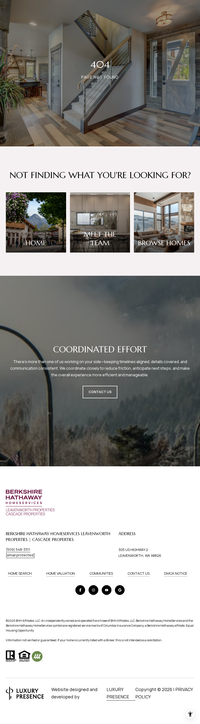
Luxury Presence (118, 693)
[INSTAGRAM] (93, 590)
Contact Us (139, 573)
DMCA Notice (175, 573)
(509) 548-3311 (18, 549)
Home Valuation (60, 573)
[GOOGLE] (120, 590)
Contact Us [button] (100, 391)
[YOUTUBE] (106, 590)
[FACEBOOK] (80, 590)
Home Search (20, 573)
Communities (101, 573)
